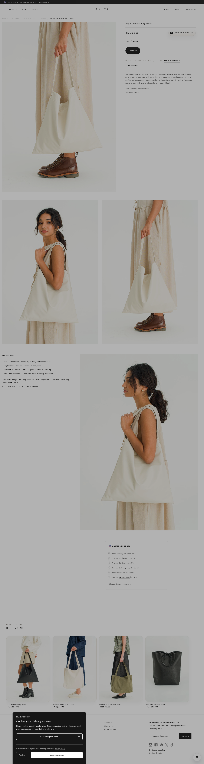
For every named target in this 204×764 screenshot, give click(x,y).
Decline (22, 755)
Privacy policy (60, 748)
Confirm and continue (57, 755)
